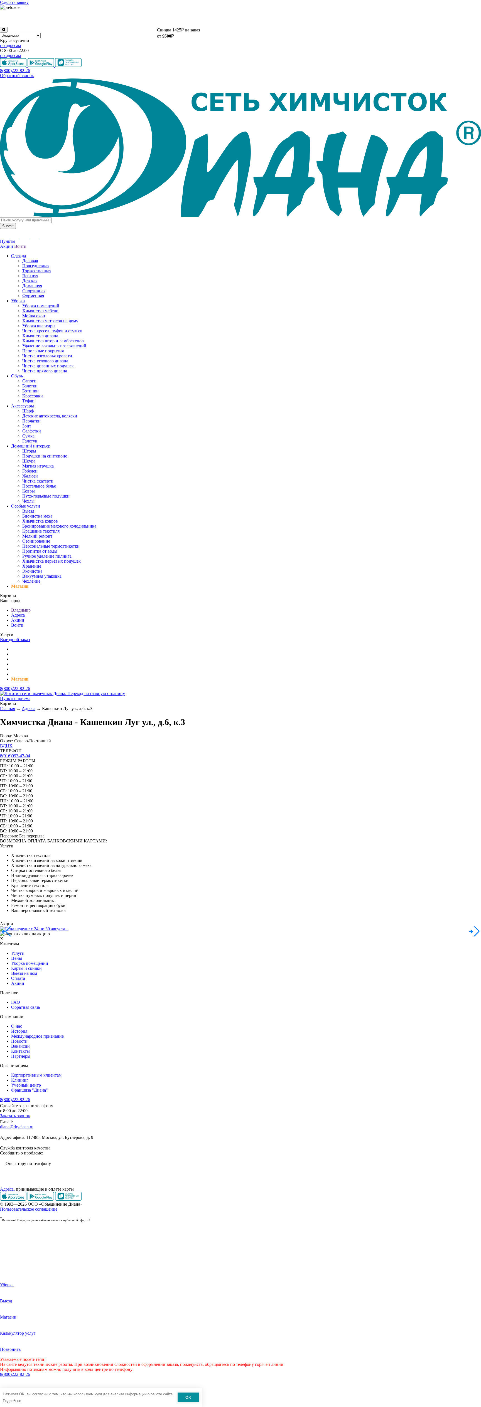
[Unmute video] (240, 18)
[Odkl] (15, 1184)
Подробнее (12, 1401)
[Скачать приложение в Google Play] (41, 1199)
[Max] (44, 1184)
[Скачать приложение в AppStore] (14, 1199)
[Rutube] (25, 1184)
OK (188, 1398)
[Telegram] (35, 1184)
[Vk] (5, 1184)
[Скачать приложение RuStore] (68, 1199)
